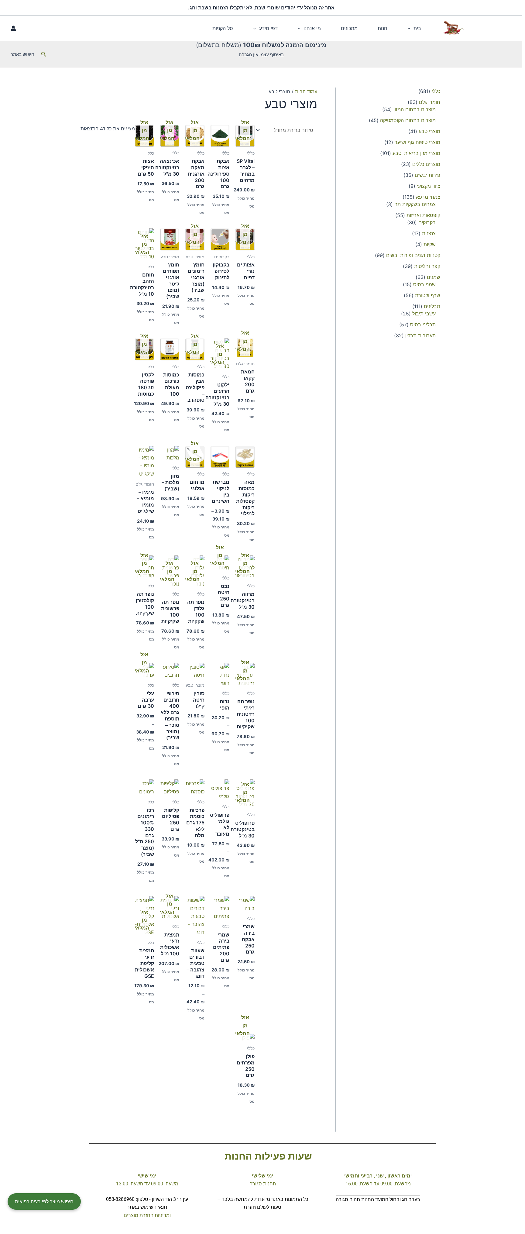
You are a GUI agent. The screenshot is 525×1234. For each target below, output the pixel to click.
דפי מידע (268, 28)
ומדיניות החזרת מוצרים (147, 1215)
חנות (382, 28)
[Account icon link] (13, 28)
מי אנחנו (312, 28)
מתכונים (349, 28)
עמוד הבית (306, 91)
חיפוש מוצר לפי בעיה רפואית (44, 1201)
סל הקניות (222, 28)
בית (417, 28)
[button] (410, 28)
